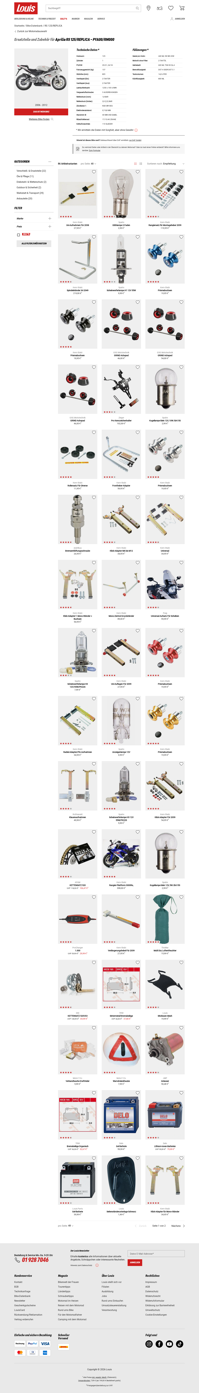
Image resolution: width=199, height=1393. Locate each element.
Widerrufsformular (154, 1300)
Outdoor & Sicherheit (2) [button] (29, 187)
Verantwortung (109, 1310)
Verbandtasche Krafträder (77, 1081)
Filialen (105, 1286)
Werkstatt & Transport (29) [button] (30, 193)
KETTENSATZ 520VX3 (78, 1016)
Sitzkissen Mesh (165, 1016)
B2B (16, 1286)
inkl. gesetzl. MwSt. (99, 1377)
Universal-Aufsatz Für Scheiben (165, 616)
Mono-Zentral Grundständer (121, 616)
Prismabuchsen (165, 290)
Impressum (151, 1282)
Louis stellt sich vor (111, 1282)
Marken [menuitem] (75, 19)
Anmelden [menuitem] (180, 19)
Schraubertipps (66, 1296)
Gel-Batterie (77, 1211)
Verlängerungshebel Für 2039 (121, 950)
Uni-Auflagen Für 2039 (121, 684)
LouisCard (19, 1310)
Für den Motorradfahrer (70, 1314)
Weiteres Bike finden (39, 119)
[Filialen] (149, 8)
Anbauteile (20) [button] (24, 198)
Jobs (104, 1296)
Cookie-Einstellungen (156, 1314)
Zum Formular (94, 150)
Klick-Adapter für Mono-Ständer (165, 1211)
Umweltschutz (152, 1310)
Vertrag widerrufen (23, 1319)
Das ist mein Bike (41, 112)
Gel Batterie (121, 1146)
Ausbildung (107, 1291)
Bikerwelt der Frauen (68, 1282)
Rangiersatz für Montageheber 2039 (165, 225)
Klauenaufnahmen (77, 817)
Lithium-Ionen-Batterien (165, 1146)
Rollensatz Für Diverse (78, 485)
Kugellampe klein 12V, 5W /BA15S (165, 885)
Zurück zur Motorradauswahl (32, 31)
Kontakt (18, 1282)
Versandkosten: (84, 1381)
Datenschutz (151, 1291)
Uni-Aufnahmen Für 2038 (77, 225)
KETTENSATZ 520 (78, 885)
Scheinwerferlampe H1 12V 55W (121, 290)
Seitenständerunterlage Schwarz (121, 1211)
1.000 (77, 950)
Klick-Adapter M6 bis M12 (121, 551)
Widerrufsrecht (152, 1296)
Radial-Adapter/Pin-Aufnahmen (77, 752)
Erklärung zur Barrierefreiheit (160, 1305)
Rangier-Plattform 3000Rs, (121, 885)
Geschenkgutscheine (25, 1305)
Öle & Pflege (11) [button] (25, 176)
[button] (137, 8)
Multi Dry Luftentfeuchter (165, 950)
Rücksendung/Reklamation (28, 1314)
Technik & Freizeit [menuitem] (47, 19)
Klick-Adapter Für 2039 (165, 817)
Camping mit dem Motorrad (72, 1319)
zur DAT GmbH (135, 140)
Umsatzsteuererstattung (114, 1305)
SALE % (26, 234)
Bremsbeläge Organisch (77, 1146)
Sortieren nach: (155, 163)
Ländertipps (64, 1291)
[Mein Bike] (160, 8)
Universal (165, 551)
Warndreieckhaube (121, 1081)
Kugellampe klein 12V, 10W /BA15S (165, 420)
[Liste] (141, 164)
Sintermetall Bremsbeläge (121, 1016)
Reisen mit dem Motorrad (71, 1305)
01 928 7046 (35, 1260)
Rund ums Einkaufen (112, 1300)
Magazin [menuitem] (88, 19)
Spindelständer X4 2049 (77, 290)
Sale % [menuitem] (63, 19)
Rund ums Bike (65, 1310)
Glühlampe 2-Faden (121, 225)
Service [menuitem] (101, 19)
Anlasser (165, 1081)
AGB (147, 1286)
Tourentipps (64, 1286)
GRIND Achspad (121, 355)
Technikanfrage (22, 1291)
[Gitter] (135, 163)
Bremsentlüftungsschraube (77, 551)
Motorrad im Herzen (68, 1300)
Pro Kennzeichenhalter (121, 420)
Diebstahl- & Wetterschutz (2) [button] (31, 182)
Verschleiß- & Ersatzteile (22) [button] (31, 170)
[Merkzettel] (171, 8)
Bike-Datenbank (22, 1296)
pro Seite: (85, 163)
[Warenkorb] (182, 8)
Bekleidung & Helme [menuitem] (24, 19)
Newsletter (19, 1300)
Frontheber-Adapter (121, 485)
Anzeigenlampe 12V (121, 752)
